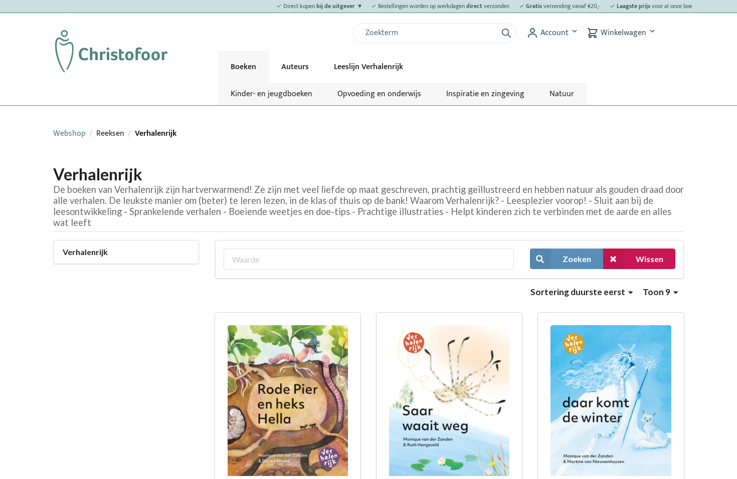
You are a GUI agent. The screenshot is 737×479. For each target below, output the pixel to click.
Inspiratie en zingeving (485, 94)
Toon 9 (657, 292)
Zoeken (577, 259)
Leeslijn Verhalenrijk (368, 67)
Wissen (649, 259)
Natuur (561, 94)
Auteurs (295, 67)
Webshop (69, 133)
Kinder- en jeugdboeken (271, 94)
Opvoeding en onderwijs (379, 94)
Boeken (243, 67)
